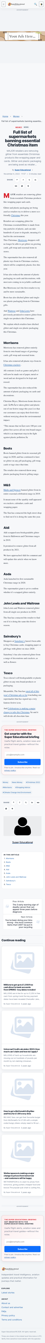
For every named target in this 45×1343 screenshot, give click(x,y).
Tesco (8, 884)
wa (16, 186)
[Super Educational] (17, 4)
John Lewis (25, 310)
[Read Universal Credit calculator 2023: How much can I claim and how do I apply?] (22, 1027)
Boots (8, 862)
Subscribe (23, 762)
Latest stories (8, 1292)
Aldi (7, 869)
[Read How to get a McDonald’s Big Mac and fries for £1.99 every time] (22, 1089)
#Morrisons (7, 787)
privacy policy (10, 770)
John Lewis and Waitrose (16, 877)
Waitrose (12, 310)
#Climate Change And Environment (17, 792)
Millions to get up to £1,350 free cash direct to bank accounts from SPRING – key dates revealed (19, 987)
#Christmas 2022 (33, 782)
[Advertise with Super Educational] (22, 36)
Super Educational (23, 170)
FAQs (4, 1311)
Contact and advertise (12, 1307)
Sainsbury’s (19, 641)
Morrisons (22, 240)
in (35, 180)
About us (6, 1303)
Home (5, 116)
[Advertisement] (22, 87)
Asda (8, 873)
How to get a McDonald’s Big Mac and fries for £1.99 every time (19, 1112)
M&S (8, 866)
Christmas (15, 215)
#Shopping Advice (22, 787)
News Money (17, 782)
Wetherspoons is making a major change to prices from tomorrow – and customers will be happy (19, 1175)
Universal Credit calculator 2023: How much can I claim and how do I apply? (22, 1050)
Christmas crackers (12, 364)
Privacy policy (8, 1315)
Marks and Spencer (12, 489)
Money (16, 116)
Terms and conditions (12, 1319)
